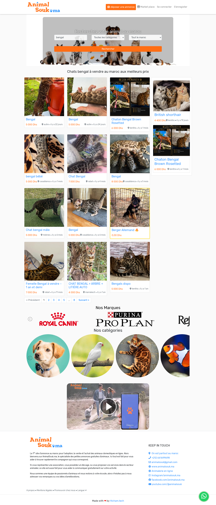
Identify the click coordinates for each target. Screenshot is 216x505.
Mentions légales (44, 490)
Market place (147, 6)
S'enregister (180, 6)
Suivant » (84, 300)
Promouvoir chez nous (64, 490)
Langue (81, 490)
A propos (30, 490)
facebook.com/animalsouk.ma (168, 479)
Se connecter (164, 6)
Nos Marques (108, 307)
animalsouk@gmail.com (164, 462)
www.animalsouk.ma (162, 466)
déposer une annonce (122, 7)
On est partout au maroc (164, 453)
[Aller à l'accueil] (44, 7)
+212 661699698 (160, 457)
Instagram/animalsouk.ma (165, 475)
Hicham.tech (117, 500)
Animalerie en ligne (162, 471)
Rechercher (108, 48)
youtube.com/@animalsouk (166, 484)
